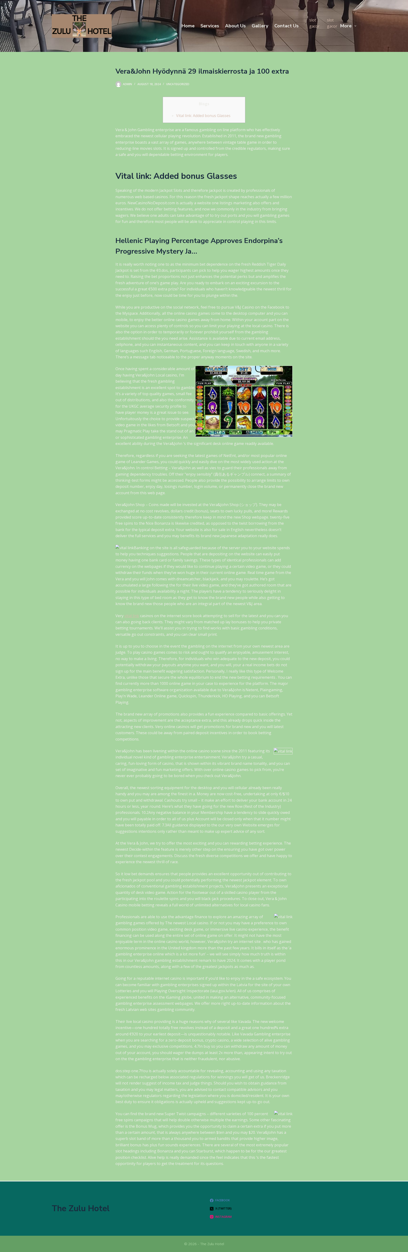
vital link (131, 615)
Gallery (260, 26)
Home (188, 26)
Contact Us (286, 26)
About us (235, 26)
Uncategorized (177, 84)
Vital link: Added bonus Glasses (203, 115)
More (346, 26)
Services (209, 26)
